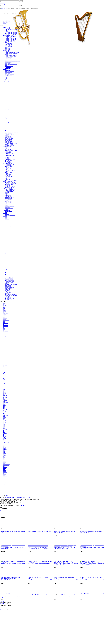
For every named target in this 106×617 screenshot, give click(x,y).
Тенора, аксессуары (8, 137)
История (6, 17)
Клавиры (6, 54)
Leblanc (4, 407)
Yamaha (4, 479)
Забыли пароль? (3, 4)
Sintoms (4, 458)
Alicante (4, 311)
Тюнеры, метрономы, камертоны (9, 271)
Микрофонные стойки (9, 184)
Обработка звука (8, 151)
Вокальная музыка (8, 60)
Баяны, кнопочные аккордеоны (11, 29)
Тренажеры (7, 47)
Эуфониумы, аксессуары (9, 145)
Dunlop (4, 364)
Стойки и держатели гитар (10, 104)
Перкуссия (5, 216)
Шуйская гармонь (6, 489)
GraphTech (5, 383)
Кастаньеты (7, 232)
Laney (4, 406)
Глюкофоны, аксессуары (9, 190)
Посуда (6, 77)
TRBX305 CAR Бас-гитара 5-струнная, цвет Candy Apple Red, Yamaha (13, 532)
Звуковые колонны (8, 37)
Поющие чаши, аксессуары (10, 189)
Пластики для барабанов (9, 281)
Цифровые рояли (8, 174)
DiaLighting (5, 361)
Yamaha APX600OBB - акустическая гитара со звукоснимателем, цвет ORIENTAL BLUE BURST (66, 564)
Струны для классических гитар (11, 114)
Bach (3, 330)
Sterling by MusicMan (6, 464)
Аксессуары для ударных (9, 282)
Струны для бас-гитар (9, 113)
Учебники (7, 51)
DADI (4, 357)
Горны (6, 125)
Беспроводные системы (9, 107)
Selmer (4, 454)
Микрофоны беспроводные (10, 182)
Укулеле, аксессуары (9, 208)
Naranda (4, 417)
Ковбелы (6, 222)
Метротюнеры (7, 274)
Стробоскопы (7, 257)
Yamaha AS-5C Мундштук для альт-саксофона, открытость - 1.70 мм (92, 580)
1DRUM (4, 303)
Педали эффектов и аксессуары (11, 109)
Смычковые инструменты (7, 260)
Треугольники (7, 239)
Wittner (4, 477)
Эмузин (4, 490)
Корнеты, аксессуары (9, 129)
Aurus (4, 329)
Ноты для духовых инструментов (11, 56)
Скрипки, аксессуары (9, 261)
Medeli (4, 413)
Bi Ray (4, 334)
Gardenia (4, 380)
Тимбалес (7, 293)
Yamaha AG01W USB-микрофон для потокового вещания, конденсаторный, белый (91, 532)
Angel (4, 321)
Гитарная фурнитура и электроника (11, 96)
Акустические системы (9, 155)
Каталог (4, 18)
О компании (5, 15)
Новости (6, 16)
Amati (4, 317)
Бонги (6, 218)
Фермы (6, 259)
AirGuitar (4, 305)
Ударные (4, 276)
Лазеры (6, 244)
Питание (6, 148)
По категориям (7, 20)
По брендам (7, 19)
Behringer (4, 332)
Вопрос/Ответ (5, 22)
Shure (4, 457)
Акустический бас (8, 91)
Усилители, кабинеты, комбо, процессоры (13, 99)
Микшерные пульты (8, 161)
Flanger (4, 375)
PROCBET (5, 433)
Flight (4, 378)
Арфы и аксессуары (6, 210)
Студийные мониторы (9, 165)
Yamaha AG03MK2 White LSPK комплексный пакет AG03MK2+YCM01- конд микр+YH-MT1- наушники (38, 548)
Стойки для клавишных (9, 176)
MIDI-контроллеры (8, 166)
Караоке (6, 147)
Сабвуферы (7, 156)
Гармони (6, 31)
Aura (3, 327)
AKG (4, 307)
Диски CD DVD (8, 67)
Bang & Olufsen (5, 331)
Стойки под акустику (9, 149)
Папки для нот (7, 63)
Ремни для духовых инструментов (11, 132)
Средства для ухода (8, 45)
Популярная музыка (8, 59)
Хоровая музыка (8, 58)
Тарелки (6, 283)
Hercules (4, 385)
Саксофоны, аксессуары (9, 134)
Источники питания (8, 43)
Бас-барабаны (7, 289)
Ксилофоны (7, 238)
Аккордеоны (7, 28)
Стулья (6, 177)
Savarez (4, 451)
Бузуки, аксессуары (8, 199)
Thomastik (4, 470)
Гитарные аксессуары (7, 95)
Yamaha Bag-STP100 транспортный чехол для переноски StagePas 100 (12, 597)
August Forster (5, 326)
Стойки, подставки (8, 46)
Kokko (4, 401)
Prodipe (4, 434)
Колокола (6, 193)
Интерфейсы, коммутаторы (10, 159)
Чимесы (6, 242)
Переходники (7, 73)
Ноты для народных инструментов (11, 55)
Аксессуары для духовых (9, 119)
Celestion (4, 345)
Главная (1, 510)
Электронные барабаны (9, 292)
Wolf (3, 478)
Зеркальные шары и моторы (10, 254)
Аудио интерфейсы (8, 168)
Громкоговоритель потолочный (11, 38)
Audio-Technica (5, 325)
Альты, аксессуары (8, 264)
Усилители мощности (9, 162)
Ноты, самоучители (6, 50)
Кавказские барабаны (9, 277)
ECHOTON (5, 365)
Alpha (4, 316)
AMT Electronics (6, 320)
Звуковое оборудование (7, 146)
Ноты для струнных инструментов (11, 53)
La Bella (4, 405)
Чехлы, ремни (7, 49)
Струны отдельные (8, 111)
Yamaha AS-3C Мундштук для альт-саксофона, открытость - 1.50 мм (40, 580)
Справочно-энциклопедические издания (12, 61)
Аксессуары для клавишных (10, 170)
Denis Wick (5, 360)
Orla (3, 423)
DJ (5, 154)
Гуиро (6, 223)
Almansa (4, 314)
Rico (3, 443)
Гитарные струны (6, 110)
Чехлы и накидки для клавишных (11, 180)
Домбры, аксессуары (9, 191)
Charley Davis (5, 346)
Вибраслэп (7, 234)
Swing (4, 466)
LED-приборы (7, 253)
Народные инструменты (7, 188)
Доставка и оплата (6, 21)
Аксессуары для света (9, 251)
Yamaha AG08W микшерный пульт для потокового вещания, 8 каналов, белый (92, 548)
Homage (4, 387)
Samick (4, 450)
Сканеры (6, 256)
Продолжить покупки (10, 609)
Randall (4, 439)
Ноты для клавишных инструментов (12, 52)
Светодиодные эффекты (9, 245)
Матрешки (7, 78)
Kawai (4, 399)
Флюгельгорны (8, 136)
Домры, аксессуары (8, 202)
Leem (4, 408)
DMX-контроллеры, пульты (10, 248)
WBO (4, 475)
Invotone (4, 393)
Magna (4, 412)
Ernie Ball (4, 369)
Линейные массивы (8, 152)
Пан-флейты (7, 131)
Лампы (6, 255)
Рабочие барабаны (8, 286)
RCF (3, 440)
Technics (4, 468)
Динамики (7, 157)
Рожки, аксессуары (8, 133)
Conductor (4, 349)
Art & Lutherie (5, 323)
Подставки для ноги (8, 100)
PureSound (5, 436)
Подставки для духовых (9, 117)
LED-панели (7, 252)
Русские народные (8, 196)
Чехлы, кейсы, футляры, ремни (11, 106)
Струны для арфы (8, 211)
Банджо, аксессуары (8, 198)
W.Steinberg (5, 474)
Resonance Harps (6, 442)
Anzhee (4, 322)
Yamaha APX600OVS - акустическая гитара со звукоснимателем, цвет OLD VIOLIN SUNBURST (92, 564)
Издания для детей (8, 57)
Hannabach (5, 384)
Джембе (6, 220)
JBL (3, 396)
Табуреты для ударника (9, 287)
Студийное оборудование (7, 163)
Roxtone (4, 448)
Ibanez (4, 390)
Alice (4, 312)
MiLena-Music (5, 415)
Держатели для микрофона (10, 186)
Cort (3, 351)
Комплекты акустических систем (11, 150)
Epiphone (4, 368)
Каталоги (6, 270)
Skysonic (4, 459)
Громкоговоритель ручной (10, 40)
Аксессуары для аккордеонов (10, 34)
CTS (3, 354)
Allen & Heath (5, 313)
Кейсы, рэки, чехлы (8, 160)
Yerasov (4, 480)
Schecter (4, 453)
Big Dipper (5, 336)
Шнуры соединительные (9, 74)
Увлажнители (7, 48)
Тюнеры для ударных (9, 299)
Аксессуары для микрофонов (10, 183)
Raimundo (4, 438)
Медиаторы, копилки (9, 102)
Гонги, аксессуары (8, 285)
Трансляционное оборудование (8, 35)
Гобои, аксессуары (8, 124)
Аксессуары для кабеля (9, 71)
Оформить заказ (3, 609)
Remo (4, 441)
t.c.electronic (5, 467)
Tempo (4, 469)
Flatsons (4, 376)
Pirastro (4, 428)
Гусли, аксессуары (8, 201)
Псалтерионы (7, 207)
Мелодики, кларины (9, 130)
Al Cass (4, 308)
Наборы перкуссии (8, 233)
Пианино (6, 173)
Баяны (6, 30)
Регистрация (2, 3)
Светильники (7, 249)
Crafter (4, 353)
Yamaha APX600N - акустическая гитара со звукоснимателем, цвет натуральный (39, 564)
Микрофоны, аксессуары (7, 181)
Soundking (4, 461)
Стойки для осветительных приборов (12, 250)
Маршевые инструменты (9, 280)
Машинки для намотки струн (10, 101)
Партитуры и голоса (9, 66)
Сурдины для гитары (9, 105)
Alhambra (4, 310)
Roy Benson (5, 449)
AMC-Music (5, 318)
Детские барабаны (8, 297)
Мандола (6, 205)
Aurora (4, 328)
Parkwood (4, 425)
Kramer (4, 404)
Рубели (6, 236)
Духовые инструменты (7, 116)
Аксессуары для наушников (10, 215)
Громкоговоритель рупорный (10, 39)
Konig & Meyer (5, 402)
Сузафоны (7, 135)
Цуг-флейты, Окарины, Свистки (11, 143)
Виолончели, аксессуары (9, 262)
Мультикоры (7, 70)
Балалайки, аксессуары (9, 197)
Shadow (4, 456)
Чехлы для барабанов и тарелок (11, 294)
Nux (3, 421)
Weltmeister (5, 476)
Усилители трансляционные (10, 41)
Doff (3, 363)
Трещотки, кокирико (9, 240)
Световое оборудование (7, 243)
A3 (3, 304)
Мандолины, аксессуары (9, 206)
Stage (4, 463)
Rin (3, 444)
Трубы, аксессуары (8, 139)
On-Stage (4, 422)
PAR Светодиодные (8, 247)
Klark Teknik (5, 400)
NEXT (4, 419)
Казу (6, 127)
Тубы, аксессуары (8, 140)
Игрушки (6, 203)
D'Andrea (4, 356)
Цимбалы (6, 209)
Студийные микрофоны (9, 164)
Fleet (3, 377)
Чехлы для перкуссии (9, 241)
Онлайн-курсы (7, 68)
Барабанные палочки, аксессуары (11, 284)
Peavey (4, 426)
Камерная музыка (8, 62)
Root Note (4, 447)
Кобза (6, 204)
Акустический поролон (9, 153)
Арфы (6, 212)
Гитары (4, 89)
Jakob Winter (5, 395)
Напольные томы (8, 291)
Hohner (4, 386)
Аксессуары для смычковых (10, 263)
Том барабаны (7, 290)
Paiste (4, 424)
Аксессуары (5, 42)
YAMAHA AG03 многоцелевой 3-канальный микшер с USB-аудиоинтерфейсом (12, 548)
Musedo (4, 416)
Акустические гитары (9, 90)
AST (3, 324)
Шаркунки (7, 192)
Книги (6, 65)
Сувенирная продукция (7, 76)
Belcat (4, 333)
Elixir (4, 366)
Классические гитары (9, 93)
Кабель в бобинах (8, 72)
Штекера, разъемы (8, 75)
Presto (4, 431)
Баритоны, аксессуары (9, 121)
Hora (3, 388)
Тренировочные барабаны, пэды (11, 295)
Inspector (4, 391)
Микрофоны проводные (9, 187)
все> (7, 495)
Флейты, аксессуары (9, 142)
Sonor (4, 460)
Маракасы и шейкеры (9, 221)
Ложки (6, 194)
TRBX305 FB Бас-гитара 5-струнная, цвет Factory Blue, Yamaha (39, 531)
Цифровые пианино (8, 179)
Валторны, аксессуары (9, 123)
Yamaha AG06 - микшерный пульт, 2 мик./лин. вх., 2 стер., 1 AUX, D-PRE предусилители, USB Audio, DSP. (65, 548)
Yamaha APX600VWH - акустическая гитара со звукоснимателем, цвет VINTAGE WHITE (13, 580)
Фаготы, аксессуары (8, 141)
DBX (4, 359)
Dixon (4, 362)
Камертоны (7, 273)
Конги (6, 217)
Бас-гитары (7, 92)
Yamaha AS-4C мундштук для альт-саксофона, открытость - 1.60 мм (66, 580)
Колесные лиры (8, 195)
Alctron (4, 309)
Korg (3, 403)
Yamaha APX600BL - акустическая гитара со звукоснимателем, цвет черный (13, 564)
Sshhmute (4, 462)
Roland (4, 446)
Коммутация (5, 69)
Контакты (4, 23)
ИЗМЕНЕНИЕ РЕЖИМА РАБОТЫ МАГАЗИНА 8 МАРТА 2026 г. (17, 497)
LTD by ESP (5, 409)
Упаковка (6, 267)
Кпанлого (7, 219)
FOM (4, 379)
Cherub (4, 347)
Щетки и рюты (7, 296)
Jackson (4, 394)
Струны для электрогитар (10, 115)
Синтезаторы (7, 175)
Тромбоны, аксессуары (9, 138)
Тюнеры (6, 275)
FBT (3, 373)
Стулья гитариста (8, 108)
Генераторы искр (8, 88)
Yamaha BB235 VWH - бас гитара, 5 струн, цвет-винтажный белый (91, 597)
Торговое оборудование (7, 266)
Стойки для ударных (9, 278)
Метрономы (7, 272)
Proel (3, 435)
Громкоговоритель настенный (10, 36)
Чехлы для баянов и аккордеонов (11, 33)
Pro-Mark (4, 432)
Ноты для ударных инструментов (11, 64)
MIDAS (4, 414)
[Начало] (0, 601)
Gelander (4, 382)
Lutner (4, 410)
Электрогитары (8, 94)
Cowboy (4, 352)
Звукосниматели (8, 97)
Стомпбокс (7, 235)
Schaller (4, 452)
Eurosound (4, 370)
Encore (4, 367)
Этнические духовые (9, 144)
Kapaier (4, 398)
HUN (4, 389)
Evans (4, 371)
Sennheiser (4, 455)
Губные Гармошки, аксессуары (11, 126)
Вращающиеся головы (9, 246)
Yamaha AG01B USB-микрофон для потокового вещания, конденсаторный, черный (64, 532)
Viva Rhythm (5, 472)
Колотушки (7, 237)
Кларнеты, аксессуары (9, 128)
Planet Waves (5, 429)
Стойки (6, 269)
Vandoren (4, 471)
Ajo (3, 306)
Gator (4, 381)
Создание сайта (3, 603)
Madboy (4, 411)
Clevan (4, 348)
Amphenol (4, 319)
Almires (4, 315)
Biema (4, 335)
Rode (4, 445)
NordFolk (4, 420)
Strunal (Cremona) (6, 465)
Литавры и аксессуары (9, 279)
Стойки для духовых (9, 118)
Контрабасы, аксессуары (9, 265)
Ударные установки (8, 288)
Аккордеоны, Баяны (6, 27)
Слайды (6, 103)
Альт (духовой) (8, 120)
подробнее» (23, 505)
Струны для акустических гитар (11, 112)
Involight (4, 392)
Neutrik (4, 418)
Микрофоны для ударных (9, 298)
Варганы (6, 200)
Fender (4, 374)
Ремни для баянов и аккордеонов (11, 32)
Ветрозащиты (7, 185)
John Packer (5, 397)
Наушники (5, 213)
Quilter (4, 437)
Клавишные (5, 169)
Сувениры (7, 79)
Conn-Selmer (5, 350)
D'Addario (4, 355)
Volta (3, 473)
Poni (3, 430)
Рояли (6, 178)
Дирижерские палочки (9, 44)
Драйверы (7, 158)
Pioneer (4, 427)
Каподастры (7, 98)
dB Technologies (6, 358)
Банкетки (6, 171)
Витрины (6, 268)
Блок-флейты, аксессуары (10, 122)
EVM (4, 372)
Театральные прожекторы (10, 258)
